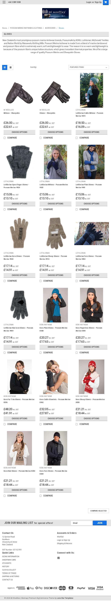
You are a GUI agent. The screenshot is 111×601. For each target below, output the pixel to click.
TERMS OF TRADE (9, 573)
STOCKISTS (6, 563)
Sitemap (24, 598)
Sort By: (33, 67)
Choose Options (19, 132)
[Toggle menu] (4, 4)
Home (4, 28)
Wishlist (60, 537)
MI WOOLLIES (9, 110)
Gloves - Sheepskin (47, 113)
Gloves (61, 28)
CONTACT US (7, 580)
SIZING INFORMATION (10, 557)
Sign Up (98, 2)
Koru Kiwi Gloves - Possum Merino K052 (19, 471)
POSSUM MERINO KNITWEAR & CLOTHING (26, 28)
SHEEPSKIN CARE (9, 560)
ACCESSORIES (50, 28)
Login (88, 2)
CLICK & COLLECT (9, 570)
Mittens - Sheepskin (12, 113)
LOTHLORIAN (81, 110)
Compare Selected (98, 511)
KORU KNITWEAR (46, 325)
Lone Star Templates (65, 598)
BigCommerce (42, 598)
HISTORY (5, 567)
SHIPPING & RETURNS (10, 576)
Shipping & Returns (64, 543)
